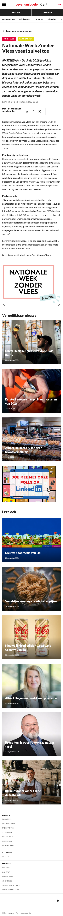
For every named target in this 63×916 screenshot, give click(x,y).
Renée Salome (9, 102)
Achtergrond (8, 845)
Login (58, 4)
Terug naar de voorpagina (19, 31)
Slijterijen (52, 19)
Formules (39, 19)
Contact (6, 872)
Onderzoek (7, 837)
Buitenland (7, 841)
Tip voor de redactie (11, 885)
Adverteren (7, 876)
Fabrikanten (24, 19)
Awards (47, 12)
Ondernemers (8, 19)
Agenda (5, 857)
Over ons (6, 868)
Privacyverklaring (11, 890)
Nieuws (16, 12)
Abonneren (7, 881)
